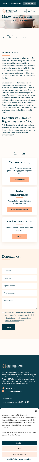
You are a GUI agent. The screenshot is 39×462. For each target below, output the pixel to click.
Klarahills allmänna (12, 321)
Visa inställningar (19, 454)
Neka (19, 449)
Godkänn (19, 443)
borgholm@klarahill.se (14, 391)
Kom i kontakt (19, 180)
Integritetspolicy (25, 459)
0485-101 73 (30, 4)
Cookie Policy (12, 459)
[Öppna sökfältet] (25, 11)
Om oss (19, 237)
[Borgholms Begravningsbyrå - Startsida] (13, 366)
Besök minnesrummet (19, 210)
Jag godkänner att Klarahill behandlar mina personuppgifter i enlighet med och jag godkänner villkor (20, 317)
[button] (36, 411)
